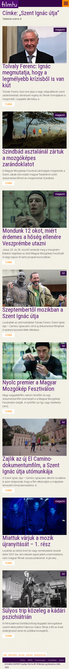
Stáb (5, 655)
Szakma (61, 660)
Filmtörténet (52, 660)
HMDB (30, 660)
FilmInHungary (40, 660)
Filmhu (22, 660)
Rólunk (21, 655)
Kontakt (29, 655)
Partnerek (12, 655)
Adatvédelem (40, 655)
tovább (8, 104)
